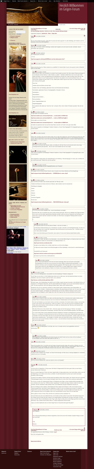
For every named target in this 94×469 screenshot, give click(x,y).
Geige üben (54, 33)
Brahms (11, 247)
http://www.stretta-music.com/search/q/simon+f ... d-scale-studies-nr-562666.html (49, 122)
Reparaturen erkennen (20, 206)
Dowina (33, 45)
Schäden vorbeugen (15, 208)
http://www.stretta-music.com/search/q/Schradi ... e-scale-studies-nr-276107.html (49, 115)
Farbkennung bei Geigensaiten (18, 141)
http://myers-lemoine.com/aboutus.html (43, 242)
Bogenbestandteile (15, 214)
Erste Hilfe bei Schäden (58, 465)
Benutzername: (12, 31)
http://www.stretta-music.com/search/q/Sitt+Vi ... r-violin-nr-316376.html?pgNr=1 (49, 118)
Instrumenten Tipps (57, 466)
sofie (32, 53)
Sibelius (17, 249)
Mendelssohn (25, 247)
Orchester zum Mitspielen (45, 454)
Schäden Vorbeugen (57, 463)
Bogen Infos (55, 453)
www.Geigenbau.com (14, 94)
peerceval (35, 209)
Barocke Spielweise (57, 461)
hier (25, 226)
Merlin (32, 358)
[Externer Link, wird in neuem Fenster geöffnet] (17, 68)
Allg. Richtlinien (57, 1)
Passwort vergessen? (15, 36)
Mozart (8, 249)
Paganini (13, 249)
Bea (32, 112)
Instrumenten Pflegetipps (16, 209)
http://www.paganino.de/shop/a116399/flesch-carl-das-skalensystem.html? (48, 59)
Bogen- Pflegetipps (15, 215)
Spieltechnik (44, 33)
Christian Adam (10, 252)
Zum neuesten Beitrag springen (60, 31)
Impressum (3, 453)
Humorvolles (65, 1)
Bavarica (36, 409)
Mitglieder (16, 453)
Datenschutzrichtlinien (36, 441)
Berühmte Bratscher (57, 459)
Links (50, 1)
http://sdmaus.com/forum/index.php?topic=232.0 (42, 280)
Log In (55, 432)
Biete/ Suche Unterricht (23, 1)
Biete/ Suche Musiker (44, 453)
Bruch (15, 247)
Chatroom (14, 1)
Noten (49, 33)
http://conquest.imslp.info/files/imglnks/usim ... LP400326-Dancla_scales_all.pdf (49, 173)
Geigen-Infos (32, 1)
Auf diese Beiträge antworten (37, 31)
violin (32, 36)
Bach (8, 247)
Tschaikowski (23, 249)
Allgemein (3, 451)
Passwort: (11, 32)
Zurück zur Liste (48, 31)
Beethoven (19, 247)
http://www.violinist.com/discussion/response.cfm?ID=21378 (48, 253)
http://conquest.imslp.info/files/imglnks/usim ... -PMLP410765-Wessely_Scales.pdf (50, 202)
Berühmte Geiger (56, 458)
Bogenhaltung (14, 217)
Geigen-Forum (7, 1)
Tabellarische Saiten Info (16, 143)
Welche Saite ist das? (42, 1)
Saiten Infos (55, 454)
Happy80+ (33, 364)
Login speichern (12, 34)
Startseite (16, 24)
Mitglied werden (14, 37)
